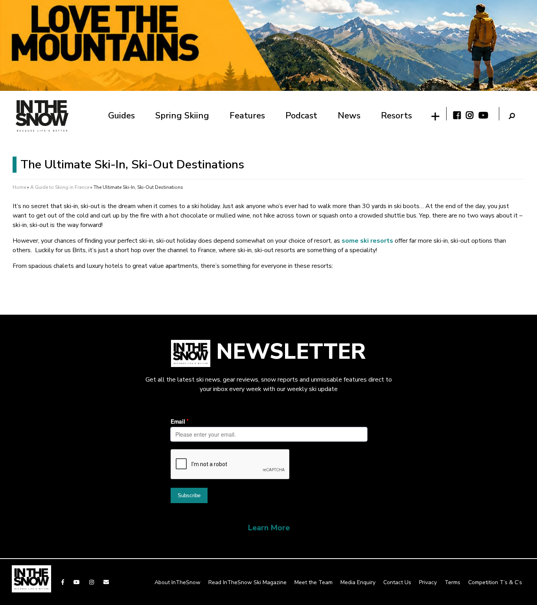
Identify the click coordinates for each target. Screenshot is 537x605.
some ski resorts (367, 240)
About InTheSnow (177, 582)
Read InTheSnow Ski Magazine (247, 582)
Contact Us (397, 582)
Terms (452, 582)
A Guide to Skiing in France (59, 187)
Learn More (269, 527)
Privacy (428, 582)
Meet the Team (313, 582)
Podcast (301, 116)
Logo (42, 116)
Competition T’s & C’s (495, 582)
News (349, 116)
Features (247, 116)
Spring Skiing (182, 116)
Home (19, 187)
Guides (121, 116)
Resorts (396, 116)
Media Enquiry (357, 582)
